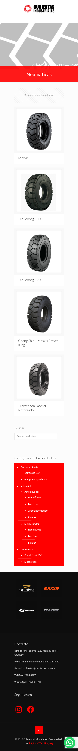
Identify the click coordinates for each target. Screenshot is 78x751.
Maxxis (23, 158)
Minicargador (31, 524)
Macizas (32, 504)
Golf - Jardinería (29, 467)
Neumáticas (34, 497)
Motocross (30, 561)
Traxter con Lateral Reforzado (32, 408)
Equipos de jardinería (36, 479)
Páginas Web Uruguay (41, 743)
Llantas (32, 517)
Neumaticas (34, 529)
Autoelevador (31, 491)
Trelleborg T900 (30, 280)
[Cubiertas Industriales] (39, 11)
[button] (69, 742)
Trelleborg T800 (30, 219)
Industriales (27, 486)
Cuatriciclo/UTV (32, 555)
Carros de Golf (32, 472)
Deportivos (27, 549)
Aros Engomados (38, 510)
